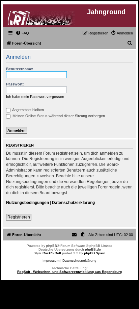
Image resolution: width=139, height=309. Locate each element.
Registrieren (18, 217)
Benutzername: (19, 69)
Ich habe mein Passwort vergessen (35, 97)
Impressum (51, 260)
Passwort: (15, 84)
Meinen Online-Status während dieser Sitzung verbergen (58, 116)
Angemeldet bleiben (27, 110)
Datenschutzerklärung (73, 202)
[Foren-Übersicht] (42, 17)
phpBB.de (93, 249)
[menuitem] (22, 33)
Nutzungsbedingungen (27, 202)
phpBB (51, 246)
